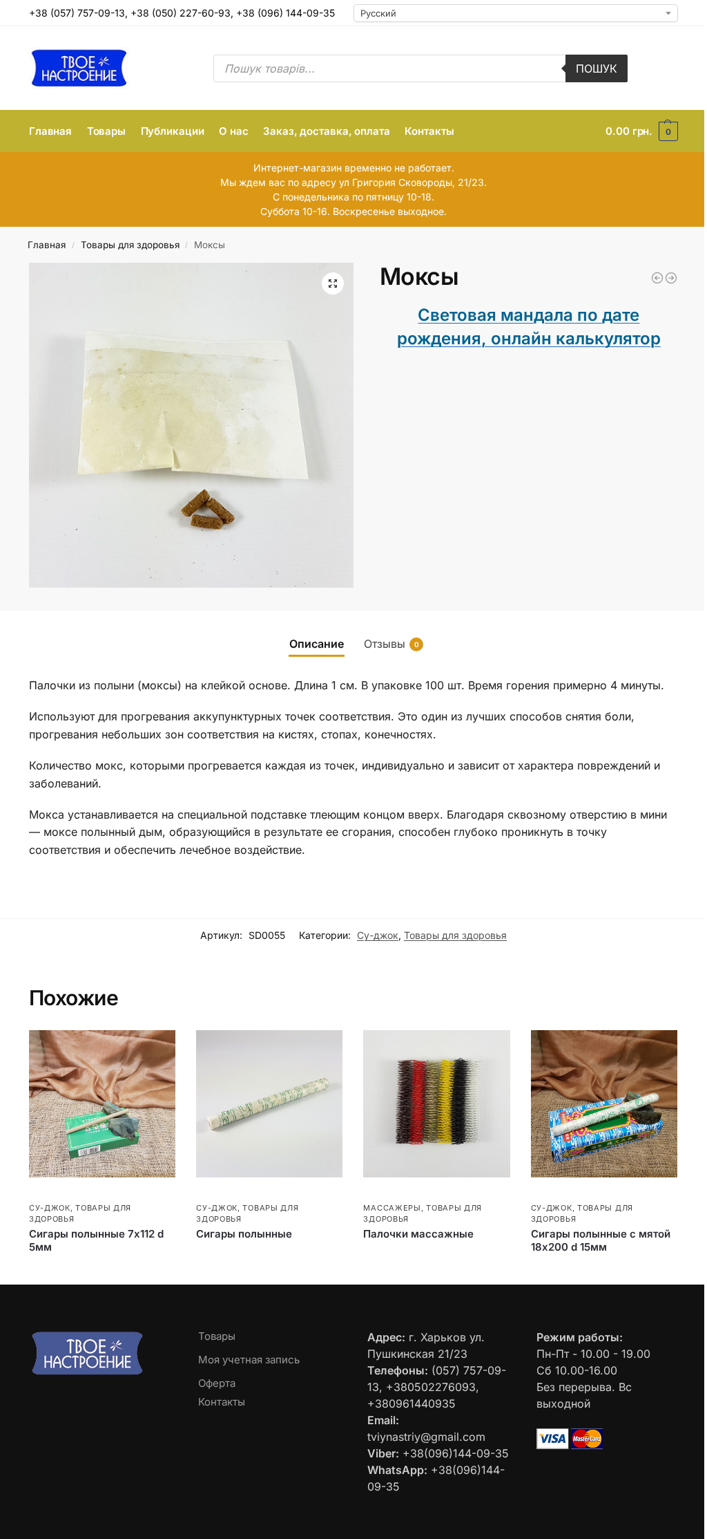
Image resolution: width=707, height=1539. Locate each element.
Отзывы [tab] (391, 644)
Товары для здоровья (130, 244)
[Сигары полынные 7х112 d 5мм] (102, 1103)
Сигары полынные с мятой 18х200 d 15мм (600, 1240)
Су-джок (377, 935)
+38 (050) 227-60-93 (180, 13)
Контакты (221, 1401)
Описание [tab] (316, 644)
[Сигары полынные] (269, 1103)
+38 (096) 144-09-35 (285, 13)
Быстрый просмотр (70, 1192)
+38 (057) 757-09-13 (77, 13)
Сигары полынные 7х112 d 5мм (96, 1240)
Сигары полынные (244, 1233)
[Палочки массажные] (436, 1103)
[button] (642, 131)
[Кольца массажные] (657, 278)
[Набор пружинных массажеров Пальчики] (671, 278)
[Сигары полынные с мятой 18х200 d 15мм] (604, 1103)
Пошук (596, 68)
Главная (47, 244)
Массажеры (391, 1208)
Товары (216, 1336)
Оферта (216, 1383)
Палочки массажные (418, 1233)
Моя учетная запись (249, 1359)
